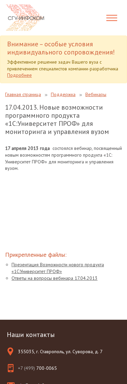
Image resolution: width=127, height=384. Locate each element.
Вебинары (95, 94)
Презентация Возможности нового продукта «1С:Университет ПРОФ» (58, 268)
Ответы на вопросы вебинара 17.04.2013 (55, 278)
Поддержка (63, 94)
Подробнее (19, 75)
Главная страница (23, 94)
